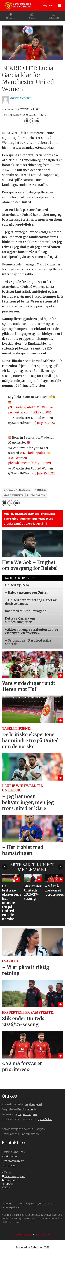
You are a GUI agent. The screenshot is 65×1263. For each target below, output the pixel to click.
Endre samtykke (44, 1235)
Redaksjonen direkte (13, 1161)
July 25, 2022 (46, 423)
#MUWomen (43, 407)
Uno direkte (8, 1165)
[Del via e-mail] (37, 120)
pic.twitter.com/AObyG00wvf (29, 463)
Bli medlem (10, 18)
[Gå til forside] (17, 5)
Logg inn (47, 5)
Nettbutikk (53, 18)
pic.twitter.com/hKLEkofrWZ (29, 412)
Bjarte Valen (45, 1119)
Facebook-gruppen (14, 1176)
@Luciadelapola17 (21, 407)
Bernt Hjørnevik (26, 1109)
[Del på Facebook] (26, 120)
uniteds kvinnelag (17, 489)
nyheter (41, 489)
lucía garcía (36, 495)
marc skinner (13, 495)
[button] (4, 866)
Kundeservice (9, 1156)
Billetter (32, 18)
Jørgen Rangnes (27, 1114)
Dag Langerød (33, 1104)
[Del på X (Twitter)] (32, 120)
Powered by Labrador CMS (32, 1247)
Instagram (9, 1180)
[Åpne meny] (59, 5)
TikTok (6, 1187)
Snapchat (8, 1184)
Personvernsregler (22, 1235)
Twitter (8, 1172)
